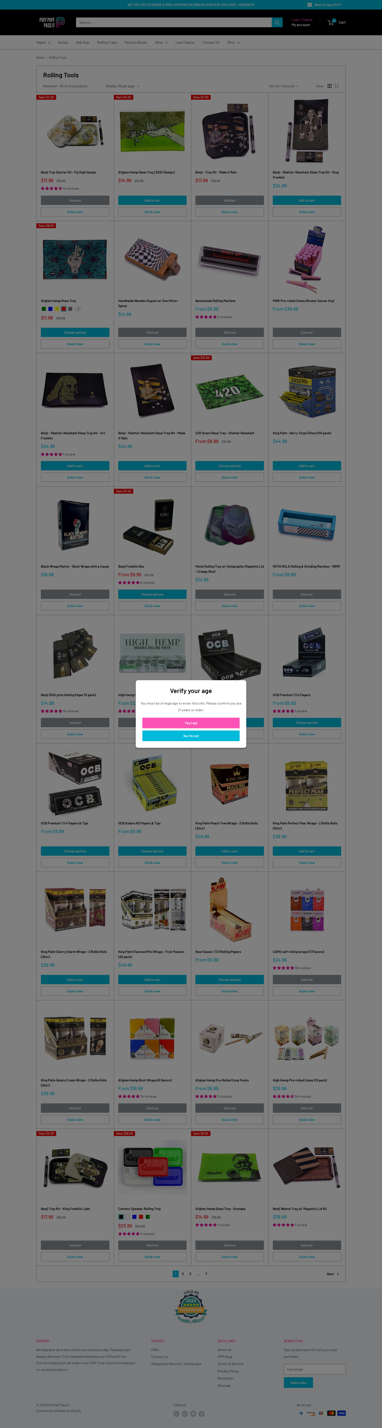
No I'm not (191, 736)
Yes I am (191, 723)
